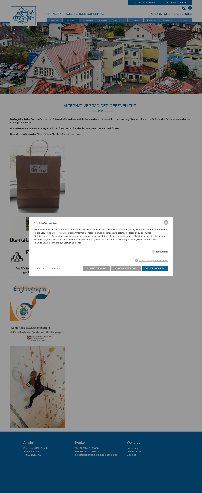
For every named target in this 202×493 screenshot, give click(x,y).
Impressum (54, 268)
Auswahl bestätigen (126, 268)
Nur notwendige (96, 268)
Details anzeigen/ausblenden (153, 260)
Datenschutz (40, 268)
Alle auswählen (155, 268)
